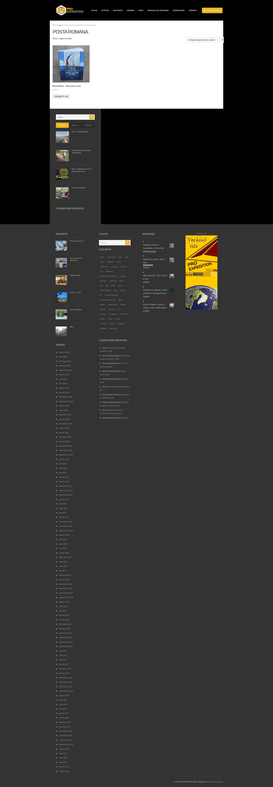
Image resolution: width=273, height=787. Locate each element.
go (107, 285)
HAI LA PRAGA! (76, 309)
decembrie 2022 (65, 446)
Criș (101, 271)
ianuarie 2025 (64, 392)
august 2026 (64, 352)
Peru (119, 309)
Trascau (103, 323)
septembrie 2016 (66, 691)
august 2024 (64, 405)
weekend (103, 328)
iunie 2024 (63, 410)
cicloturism (104, 266)
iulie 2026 (63, 356)
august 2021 (64, 499)
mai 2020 (63, 548)
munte (102, 304)
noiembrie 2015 (65, 735)
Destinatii (118, 10)
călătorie (109, 271)
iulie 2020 (63, 539)
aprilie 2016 (64, 713)
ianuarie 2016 (64, 726)
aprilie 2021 (64, 517)
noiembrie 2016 (65, 682)
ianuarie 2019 (64, 579)
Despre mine (179, 10)
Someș (118, 319)
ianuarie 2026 (64, 365)
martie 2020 (64, 553)
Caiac (102, 262)
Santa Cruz (124, 314)
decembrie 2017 (65, 633)
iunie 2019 (63, 566)
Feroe (121, 281)
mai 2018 (63, 610)
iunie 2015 (63, 757)
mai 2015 (63, 762)
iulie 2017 (63, 651)
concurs (114, 266)
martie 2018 (64, 619)
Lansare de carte (111, 295)
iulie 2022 (63, 463)
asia (120, 257)
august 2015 (64, 749)
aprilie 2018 (64, 615)
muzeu (123, 304)
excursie (103, 281)
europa (123, 276)
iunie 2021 (63, 508)
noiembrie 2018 (65, 588)
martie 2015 (64, 766)
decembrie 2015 (65, 731)
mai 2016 (63, 709)
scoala (102, 319)
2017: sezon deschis (80, 132)
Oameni (130, 10)
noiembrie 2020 (65, 521)
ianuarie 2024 (64, 419)
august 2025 (64, 374)
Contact (193, 10)
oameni (103, 309)
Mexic (120, 300)
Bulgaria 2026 (75, 275)
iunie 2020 (63, 544)
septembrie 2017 (66, 646)
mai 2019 (63, 570)
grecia (120, 285)
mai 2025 (63, 383)
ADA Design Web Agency (214, 782)
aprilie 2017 (64, 664)
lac (101, 295)
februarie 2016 (65, 722)
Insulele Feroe (105, 290)
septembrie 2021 (66, 495)
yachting (113, 328)
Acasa (94, 10)
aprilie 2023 (64, 432)
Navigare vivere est (77, 241)
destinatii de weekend (108, 276)
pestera (103, 314)
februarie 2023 (65, 437)
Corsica (123, 266)
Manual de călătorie (158, 10)
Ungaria (121, 323)
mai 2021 (63, 512)
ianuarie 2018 (64, 628)
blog (126, 257)
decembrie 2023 (65, 423)
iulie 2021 (63, 503)
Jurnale (123, 290)
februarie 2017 (65, 668)
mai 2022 (63, 472)
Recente (75, 125)
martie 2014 (64, 771)
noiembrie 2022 (65, 450)
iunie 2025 (63, 379)
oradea (111, 309)
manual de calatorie (108, 300)
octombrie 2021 (65, 490)
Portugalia (113, 314)
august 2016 (64, 695)
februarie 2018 (65, 624)
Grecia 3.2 (124, 417)
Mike (71, 327)
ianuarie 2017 (64, 673)
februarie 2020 (65, 557)
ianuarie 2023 (64, 441)
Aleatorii (88, 125)
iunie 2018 (63, 606)
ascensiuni (111, 257)
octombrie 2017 (65, 642)
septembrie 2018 (66, 597)
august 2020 (64, 535)
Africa (102, 257)
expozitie (112, 281)
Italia (116, 290)
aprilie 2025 (64, 388)
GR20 (113, 285)
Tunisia (112, 323)
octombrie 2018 (65, 593)
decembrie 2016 (65, 677)
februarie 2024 (65, 414)
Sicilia (110, 319)
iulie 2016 (63, 700)
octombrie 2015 (65, 740)
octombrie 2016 (65, 686)
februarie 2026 (65, 361)
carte (119, 262)
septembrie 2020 (66, 530)
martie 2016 (64, 717)
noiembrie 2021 (65, 486)
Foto (101, 285)
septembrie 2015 (66, 744)
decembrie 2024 (65, 396)
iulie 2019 (63, 562)
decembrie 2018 (65, 584)
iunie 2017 (63, 655)
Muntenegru (113, 304)
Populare (62, 125)
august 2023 (64, 428)
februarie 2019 (65, 575)
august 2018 (64, 602)
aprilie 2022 (64, 477)
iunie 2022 (63, 468)
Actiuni (105, 10)
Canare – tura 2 (75, 292)
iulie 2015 (63, 753)
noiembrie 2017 (65, 637)
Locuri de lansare (79, 188)
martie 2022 (64, 481)
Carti (140, 10)
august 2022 (64, 459)
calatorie (110, 262)
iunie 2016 (63, 704)
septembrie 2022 (66, 455)
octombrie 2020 (65, 526)
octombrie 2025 (65, 370)
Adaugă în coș (61, 96)
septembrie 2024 (66, 401)
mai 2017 (63, 659)
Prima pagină (58, 25)
